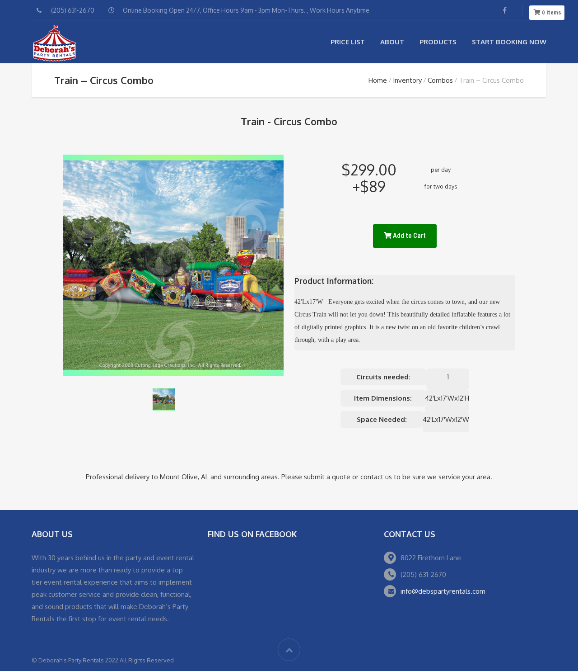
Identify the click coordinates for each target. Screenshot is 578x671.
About (392, 42)
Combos (440, 80)
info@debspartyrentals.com (443, 591)
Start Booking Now (509, 42)
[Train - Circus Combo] (164, 399)
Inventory (407, 80)
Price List (348, 42)
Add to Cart (409, 236)
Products (438, 42)
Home (377, 80)
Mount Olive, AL (184, 477)
